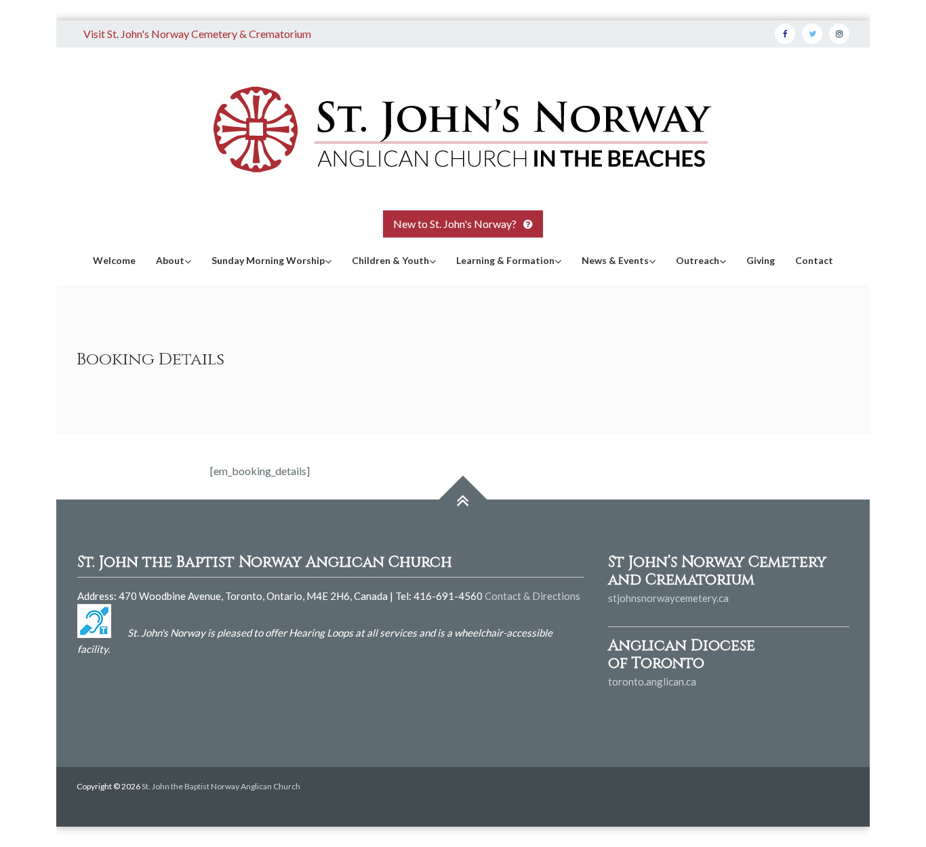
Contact (814, 260)
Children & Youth (390, 260)
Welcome (114, 260)
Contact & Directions (532, 596)
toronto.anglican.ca (652, 681)
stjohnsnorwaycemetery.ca (668, 598)
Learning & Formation (505, 260)
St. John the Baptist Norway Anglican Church (221, 786)
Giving (760, 260)
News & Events (615, 260)
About (170, 260)
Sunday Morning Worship (268, 260)
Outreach (697, 260)
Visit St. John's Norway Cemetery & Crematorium (197, 33)
